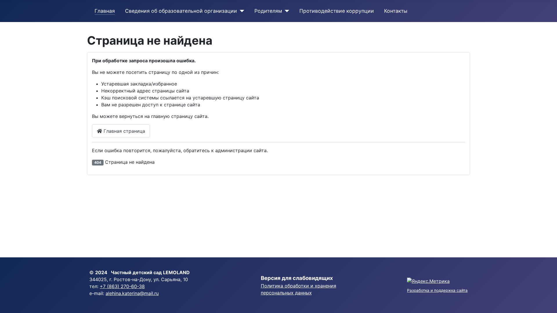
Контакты (395, 11)
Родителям (268, 11)
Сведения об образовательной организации (181, 11)
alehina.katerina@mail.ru (132, 293)
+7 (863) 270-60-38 (122, 286)
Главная (105, 11)
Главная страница (123, 131)
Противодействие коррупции (336, 11)
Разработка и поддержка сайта (437, 290)
